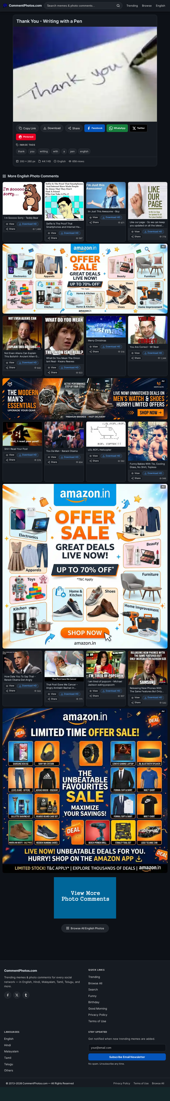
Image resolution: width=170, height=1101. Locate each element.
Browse (147, 5)
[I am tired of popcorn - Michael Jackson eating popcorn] (106, 664)
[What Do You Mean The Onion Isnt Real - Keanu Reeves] (64, 335)
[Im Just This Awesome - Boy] (106, 195)
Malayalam (11, 1051)
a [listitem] (64, 151)
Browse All (95, 983)
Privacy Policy (97, 1014)
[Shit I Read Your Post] (22, 434)
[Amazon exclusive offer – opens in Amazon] (85, 790)
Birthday (94, 1002)
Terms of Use (97, 1021)
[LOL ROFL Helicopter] (106, 434)
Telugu (8, 1064)
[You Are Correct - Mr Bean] (148, 330)
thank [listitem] (21, 151)
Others (8, 1070)
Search (93, 989)
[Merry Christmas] (106, 326)
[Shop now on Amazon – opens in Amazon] (85, 566)
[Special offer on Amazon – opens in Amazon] (85, 279)
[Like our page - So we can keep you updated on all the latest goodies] (148, 200)
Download (54, 128)
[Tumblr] (25, 995)
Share (76, 128)
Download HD (29, 224)
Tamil (7, 1057)
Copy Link (29, 128)
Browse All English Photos (87, 928)
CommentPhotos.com (20, 971)
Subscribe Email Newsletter (127, 1057)
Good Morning (97, 1008)
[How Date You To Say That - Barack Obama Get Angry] (22, 662)
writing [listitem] (44, 151)
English (160, 5)
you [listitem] (32, 151)
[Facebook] (7, 995)
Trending (132, 5)
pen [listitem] (72, 151)
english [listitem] (84, 151)
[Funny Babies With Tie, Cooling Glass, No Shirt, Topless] (148, 441)
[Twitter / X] (16, 995)
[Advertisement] (85, 1093)
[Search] (118, 5)
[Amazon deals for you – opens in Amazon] (85, 398)
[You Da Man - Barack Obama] (64, 435)
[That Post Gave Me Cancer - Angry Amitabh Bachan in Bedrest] (64, 666)
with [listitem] (55, 151)
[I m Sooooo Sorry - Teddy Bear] (22, 198)
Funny (92, 996)
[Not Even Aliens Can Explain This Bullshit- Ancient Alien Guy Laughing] (22, 333)
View (11, 224)
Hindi (7, 1045)
